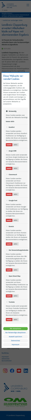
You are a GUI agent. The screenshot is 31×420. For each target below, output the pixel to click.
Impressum (15, 345)
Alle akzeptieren (15, 329)
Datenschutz (15, 341)
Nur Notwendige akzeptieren (15, 333)
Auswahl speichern (15, 337)
